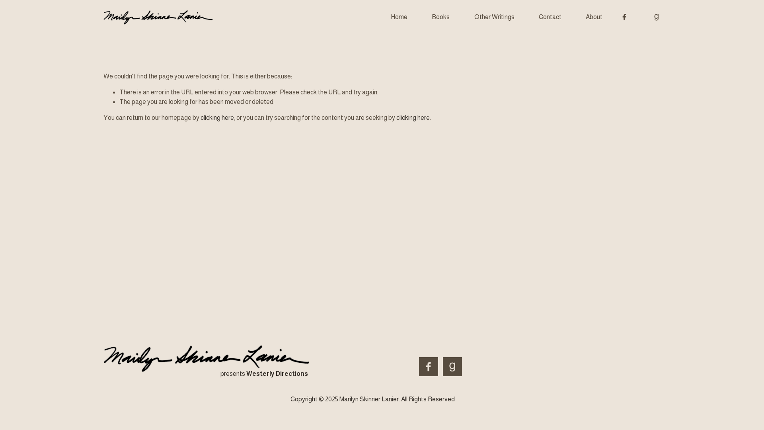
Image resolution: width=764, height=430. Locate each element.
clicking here (217, 117)
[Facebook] (624, 17)
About (594, 17)
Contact (550, 17)
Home (399, 17)
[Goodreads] (657, 17)
